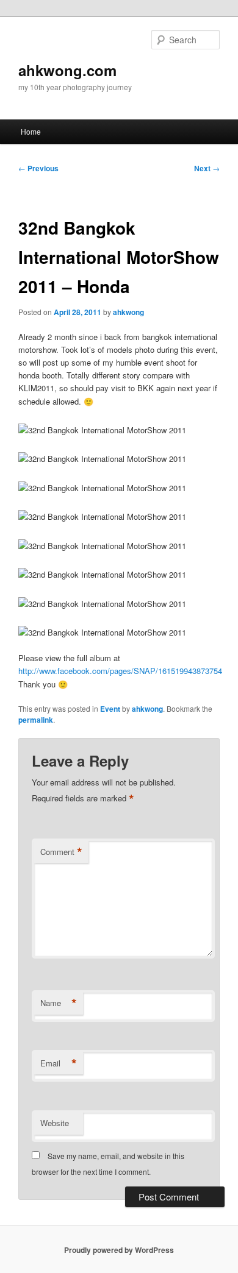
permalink (35, 719)
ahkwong (128, 312)
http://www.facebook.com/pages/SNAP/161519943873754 (120, 670)
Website (54, 1123)
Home (31, 131)
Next (207, 168)
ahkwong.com (67, 70)
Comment (61, 852)
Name (58, 1003)
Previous (38, 168)
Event (110, 708)
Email (58, 1063)
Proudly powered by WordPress (119, 1249)
